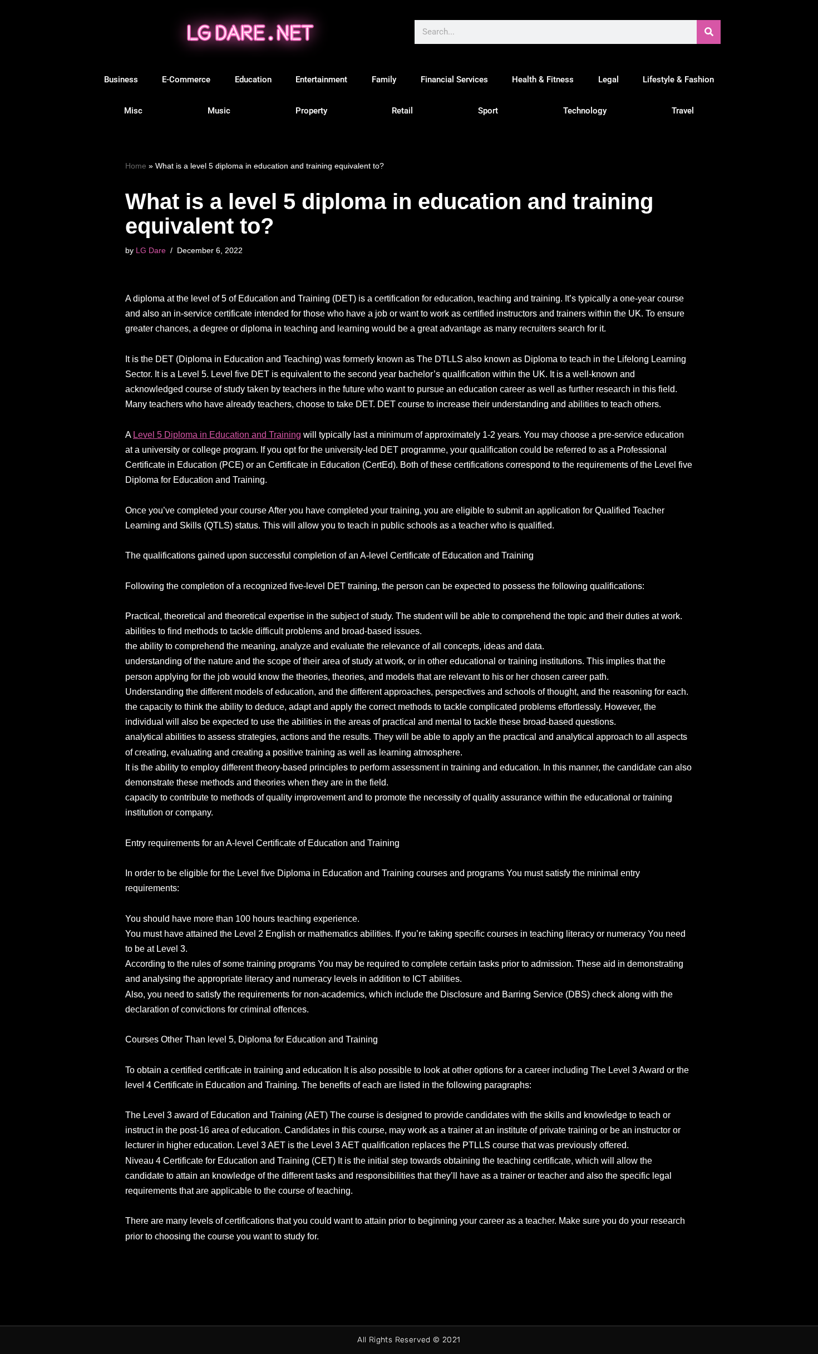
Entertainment (321, 80)
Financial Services (454, 80)
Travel (683, 111)
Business (121, 80)
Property (311, 111)
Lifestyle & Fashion (678, 80)
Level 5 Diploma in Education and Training (217, 434)
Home (135, 165)
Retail (402, 111)
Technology (585, 111)
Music (219, 111)
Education (253, 80)
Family (384, 80)
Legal (608, 80)
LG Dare (151, 250)
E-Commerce (186, 80)
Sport (488, 111)
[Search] (709, 32)
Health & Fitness (543, 80)
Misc (133, 111)
